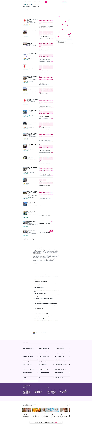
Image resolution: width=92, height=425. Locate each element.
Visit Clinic (51, 221)
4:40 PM (51, 22)
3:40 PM (44, 20)
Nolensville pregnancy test (27, 392)
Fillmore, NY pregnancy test (63, 389)
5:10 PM (40, 102)
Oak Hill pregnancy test (37, 392)
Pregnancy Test (29, 4)
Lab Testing (25, 4)
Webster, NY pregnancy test (51, 389)
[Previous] (67, 405)
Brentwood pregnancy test (27, 390)
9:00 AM (44, 182)
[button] (62, 29)
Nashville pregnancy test (38, 391)
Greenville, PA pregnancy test (51, 390)
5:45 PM (48, 54)
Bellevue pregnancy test (38, 389)
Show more (52, 38)
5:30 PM (51, 43)
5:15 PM (52, 33)
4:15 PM (48, 77)
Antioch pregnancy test (26, 389)
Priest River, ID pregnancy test (51, 393)
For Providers (58, 1)
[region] (64, 27)
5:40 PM (51, 102)
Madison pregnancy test (26, 391)
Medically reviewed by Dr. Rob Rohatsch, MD (41, 332)
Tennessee (32, 4)
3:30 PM (40, 20)
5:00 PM (48, 33)
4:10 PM (40, 22)
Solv (23, 4)
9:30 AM (48, 182)
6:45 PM (48, 56)
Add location (69, 40)
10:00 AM (51, 182)
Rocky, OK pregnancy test (62, 392)
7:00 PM (51, 56)
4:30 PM (48, 22)
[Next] (69, 405)
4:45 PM (44, 33)
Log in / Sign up (64, 1)
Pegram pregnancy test (26, 393)
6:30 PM (44, 56)
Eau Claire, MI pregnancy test (51, 392)
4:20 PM (44, 22)
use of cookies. (55, 422)
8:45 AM (40, 182)
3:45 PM (44, 43)
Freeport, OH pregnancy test (51, 391)
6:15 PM (40, 56)
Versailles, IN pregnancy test (63, 391)
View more (40, 23)
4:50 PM (51, 90)
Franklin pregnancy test (37, 390)
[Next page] (33, 239)
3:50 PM (48, 20)
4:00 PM (51, 20)
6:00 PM (51, 54)
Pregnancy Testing (36, 4)
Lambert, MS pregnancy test (63, 390)
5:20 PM (44, 102)
